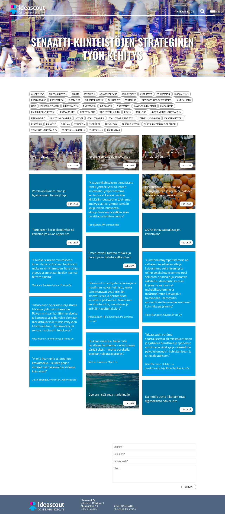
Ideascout (27, 9)
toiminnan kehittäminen (44, 130)
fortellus (130, 100)
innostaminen (70, 106)
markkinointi (38, 118)
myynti (79, 118)
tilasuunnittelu (131, 124)
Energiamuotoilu (94, 100)
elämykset (74, 100)
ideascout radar (49, 106)
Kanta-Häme (166, 106)
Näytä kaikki (113, 130)
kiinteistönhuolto (109, 112)
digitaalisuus (181, 94)
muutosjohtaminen (60, 118)
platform (36, 124)
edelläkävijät (38, 100)
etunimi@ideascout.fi (125, 509)
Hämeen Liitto (183, 100)
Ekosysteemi (57, 100)
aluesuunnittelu (58, 94)
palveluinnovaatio (150, 118)
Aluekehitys (37, 94)
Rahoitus (51, 124)
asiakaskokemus (108, 94)
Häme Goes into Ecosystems (156, 100)
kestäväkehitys (67, 112)
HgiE (33, 106)
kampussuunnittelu (145, 106)
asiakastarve (129, 94)
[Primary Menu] (212, 11)
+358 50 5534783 (123, 506)
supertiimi (94, 124)
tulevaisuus (96, 130)
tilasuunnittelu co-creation (160, 124)
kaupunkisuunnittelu (42, 112)
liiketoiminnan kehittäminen (166, 112)
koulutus (141, 112)
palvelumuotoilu (173, 118)
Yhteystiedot (184, 11)
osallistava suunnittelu (121, 118)
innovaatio (106, 106)
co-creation (163, 94)
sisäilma (65, 124)
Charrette (146, 94)
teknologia (111, 124)
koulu (127, 112)
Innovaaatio (89, 106)
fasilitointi (114, 100)
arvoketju (89, 94)
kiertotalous (87, 112)
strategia (79, 124)
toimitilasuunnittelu (73, 130)
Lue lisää (73, 165)
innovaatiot (123, 106)
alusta (75, 94)
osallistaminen (95, 118)
